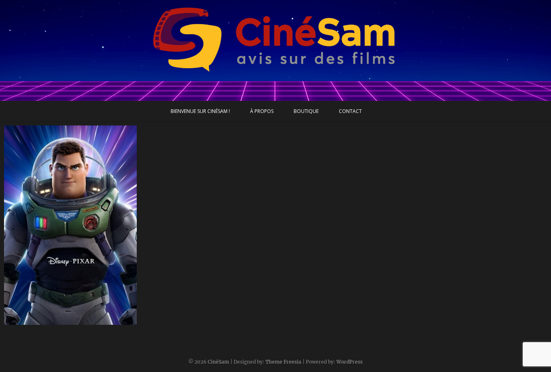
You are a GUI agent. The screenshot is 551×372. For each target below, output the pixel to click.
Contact (350, 111)
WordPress (349, 362)
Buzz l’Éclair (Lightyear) (45, 321)
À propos (261, 111)
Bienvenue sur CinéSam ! (200, 111)
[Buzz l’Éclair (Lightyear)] (70, 225)
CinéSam (218, 362)
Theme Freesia (283, 362)
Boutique (306, 111)
